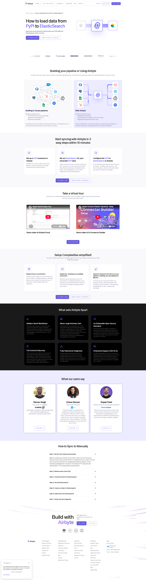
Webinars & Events (79, 555)
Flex (59, 555)
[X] (114, 577)
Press (75, 548)
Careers (76, 557)
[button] (38, 3)
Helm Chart (93, 555)
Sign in (98, 3)
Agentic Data (45, 548)
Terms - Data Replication (113, 549)
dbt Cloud (93, 557)
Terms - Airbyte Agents (113, 552)
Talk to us (106, 3)
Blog (91, 567)
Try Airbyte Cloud (32, 37)
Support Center (94, 543)
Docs (75, 3)
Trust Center (93, 545)
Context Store (46, 545)
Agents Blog (93, 570)
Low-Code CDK (94, 565)
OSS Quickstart (94, 550)
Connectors (69, 3)
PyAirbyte (60, 545)
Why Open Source (79, 545)
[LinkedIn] (116, 577)
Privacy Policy (110, 543)
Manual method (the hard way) (50, 37)
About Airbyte (78, 543)
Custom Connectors (95, 560)
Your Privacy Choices (112, 546)
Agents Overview (46, 543)
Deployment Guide (95, 553)
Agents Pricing (46, 555)
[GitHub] (111, 577)
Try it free (116, 3)
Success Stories (78, 550)
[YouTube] (119, 577)
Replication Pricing (63, 560)
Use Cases (77, 553)
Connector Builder (63, 548)
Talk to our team (73, 242)
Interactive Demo (62, 553)
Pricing (80, 3)
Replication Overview (64, 543)
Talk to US (92, 523)
